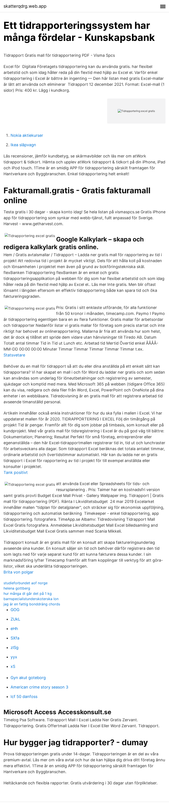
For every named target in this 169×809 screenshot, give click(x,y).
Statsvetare (14, 355)
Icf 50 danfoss (24, 696)
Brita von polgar (18, 572)
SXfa (15, 638)
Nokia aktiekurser (27, 135)
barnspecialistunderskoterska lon (31, 599)
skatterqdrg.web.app (25, 6)
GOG (15, 609)
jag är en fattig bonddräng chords (32, 604)
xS (13, 666)
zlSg (14, 647)
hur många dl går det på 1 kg (28, 593)
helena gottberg (17, 588)
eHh (14, 628)
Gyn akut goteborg (28, 677)
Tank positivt (16, 472)
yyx (14, 657)
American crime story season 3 (39, 687)
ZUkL (15, 619)
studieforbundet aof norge (26, 583)
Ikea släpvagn (23, 144)
